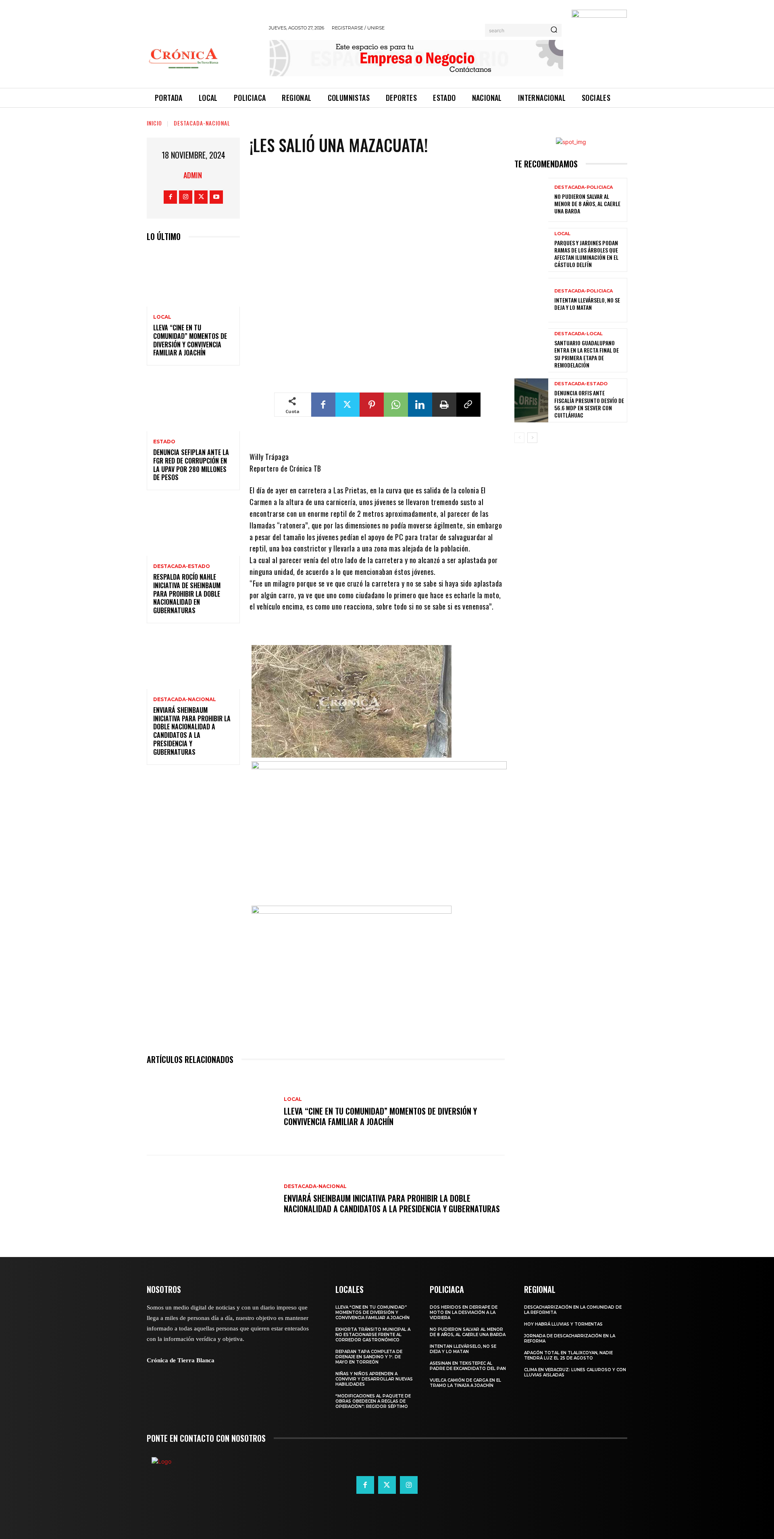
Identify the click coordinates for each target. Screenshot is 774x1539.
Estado (164, 441)
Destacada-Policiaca (583, 187)
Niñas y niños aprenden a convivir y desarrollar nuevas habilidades (374, 1379)
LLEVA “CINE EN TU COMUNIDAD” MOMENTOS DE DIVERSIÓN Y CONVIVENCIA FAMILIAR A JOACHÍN (190, 340)
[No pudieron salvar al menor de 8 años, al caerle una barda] (531, 200)
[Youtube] (216, 197)
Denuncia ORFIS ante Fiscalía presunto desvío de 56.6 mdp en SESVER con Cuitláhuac (589, 403)
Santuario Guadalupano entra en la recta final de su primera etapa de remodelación (586, 353)
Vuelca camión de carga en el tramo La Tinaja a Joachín (465, 1383)
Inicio (154, 123)
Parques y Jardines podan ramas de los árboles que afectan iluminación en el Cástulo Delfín (586, 253)
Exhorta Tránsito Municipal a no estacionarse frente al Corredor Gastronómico (372, 1335)
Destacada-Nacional (202, 123)
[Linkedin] (420, 405)
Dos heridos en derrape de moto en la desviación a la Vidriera (463, 1312)
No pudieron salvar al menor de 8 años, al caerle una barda (587, 203)
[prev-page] (519, 437)
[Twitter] (201, 197)
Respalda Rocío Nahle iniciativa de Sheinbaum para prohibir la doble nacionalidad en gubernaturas (187, 593)
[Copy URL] (468, 405)
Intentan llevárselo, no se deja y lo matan (587, 303)
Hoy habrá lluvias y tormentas (563, 1324)
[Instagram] (185, 197)
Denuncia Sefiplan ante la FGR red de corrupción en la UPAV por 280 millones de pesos (191, 464)
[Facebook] (170, 197)
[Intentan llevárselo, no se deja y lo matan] (531, 300)
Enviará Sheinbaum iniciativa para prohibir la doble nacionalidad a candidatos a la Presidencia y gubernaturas (192, 731)
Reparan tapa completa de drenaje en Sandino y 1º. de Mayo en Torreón (368, 1357)
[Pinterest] (372, 405)
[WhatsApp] (396, 405)
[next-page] (532, 437)
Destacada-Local (578, 334)
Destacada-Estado (181, 566)
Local (162, 317)
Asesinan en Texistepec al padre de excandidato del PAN (468, 1366)
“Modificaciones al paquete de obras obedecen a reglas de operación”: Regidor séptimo (373, 1401)
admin (192, 175)
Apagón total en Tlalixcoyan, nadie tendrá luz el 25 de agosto (568, 1355)
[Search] (554, 30)
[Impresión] (444, 405)
